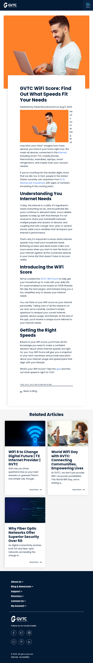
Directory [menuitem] (16, 596)
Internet (62, 152)
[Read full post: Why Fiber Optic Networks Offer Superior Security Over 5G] (25, 510)
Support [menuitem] (15, 591)
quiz (58, 368)
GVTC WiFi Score (49, 278)
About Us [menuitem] (16, 581)
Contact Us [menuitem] (17, 601)
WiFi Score (47, 385)
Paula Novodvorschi (45, 106)
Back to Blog (30, 391)
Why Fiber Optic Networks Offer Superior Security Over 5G (23, 534)
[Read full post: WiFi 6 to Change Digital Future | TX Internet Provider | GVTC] (25, 433)
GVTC (27, 385)
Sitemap (14, 657)
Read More (34, 489)
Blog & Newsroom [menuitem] (21, 586)
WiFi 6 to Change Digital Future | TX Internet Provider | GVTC (24, 458)
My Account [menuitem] (17, 605)
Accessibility (24, 657)
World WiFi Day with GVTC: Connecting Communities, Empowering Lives (67, 460)
